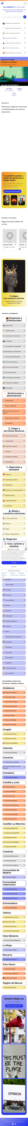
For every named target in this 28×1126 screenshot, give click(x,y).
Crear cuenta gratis (20, 61)
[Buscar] (24, 16)
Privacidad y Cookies (11, 1119)
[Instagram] (15, 1124)
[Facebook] (12, 1124)
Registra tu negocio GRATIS (14, 1005)
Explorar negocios (21, 58)
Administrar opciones (14, 570)
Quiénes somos (20, 1121)
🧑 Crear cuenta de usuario (12, 191)
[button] (26, 549)
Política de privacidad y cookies (3, 575)
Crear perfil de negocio (19, 83)
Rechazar (14, 566)
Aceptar (14, 562)
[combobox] (12, 17)
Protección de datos (21, 1119)
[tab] (14, 58)
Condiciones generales (10, 1121)
